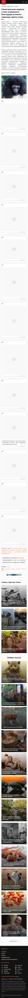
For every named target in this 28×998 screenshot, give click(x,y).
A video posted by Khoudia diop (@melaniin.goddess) (13, 376)
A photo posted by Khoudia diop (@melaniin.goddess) (13, 129)
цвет (2, 570)
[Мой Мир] (11, 575)
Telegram (21, 558)
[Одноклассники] (9, 575)
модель (18, 569)
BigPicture (10, 6)
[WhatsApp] (19, 575)
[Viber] (17, 575)
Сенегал (23, 569)
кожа (13, 569)
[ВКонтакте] (7, 575)
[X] (13, 575)
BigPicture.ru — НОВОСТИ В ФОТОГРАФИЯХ (11, 979)
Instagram (8, 569)
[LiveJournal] (15, 575)
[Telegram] (20, 575)
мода (15, 6)
